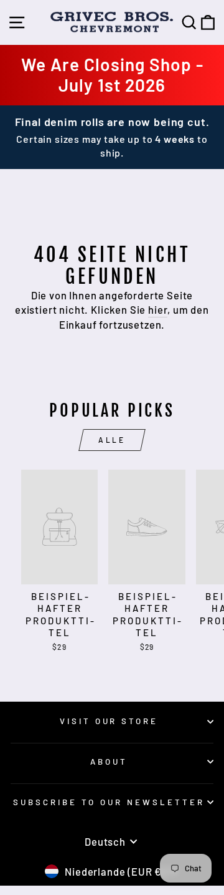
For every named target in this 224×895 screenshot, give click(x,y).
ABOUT (109, 762)
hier (157, 309)
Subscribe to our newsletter (108, 802)
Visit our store (109, 721)
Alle (111, 439)
